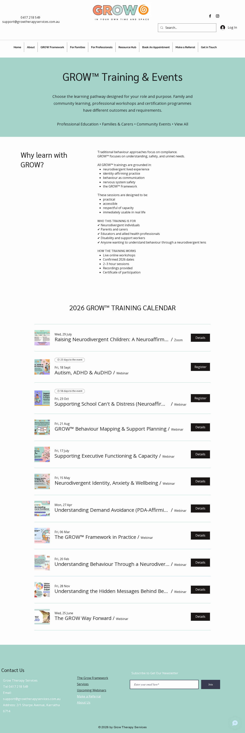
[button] (112, 339)
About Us (83, 702)
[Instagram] (217, 16)
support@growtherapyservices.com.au (31, 22)
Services (83, 684)
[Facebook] (210, 16)
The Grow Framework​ (92, 678)
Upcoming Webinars (91, 690)
